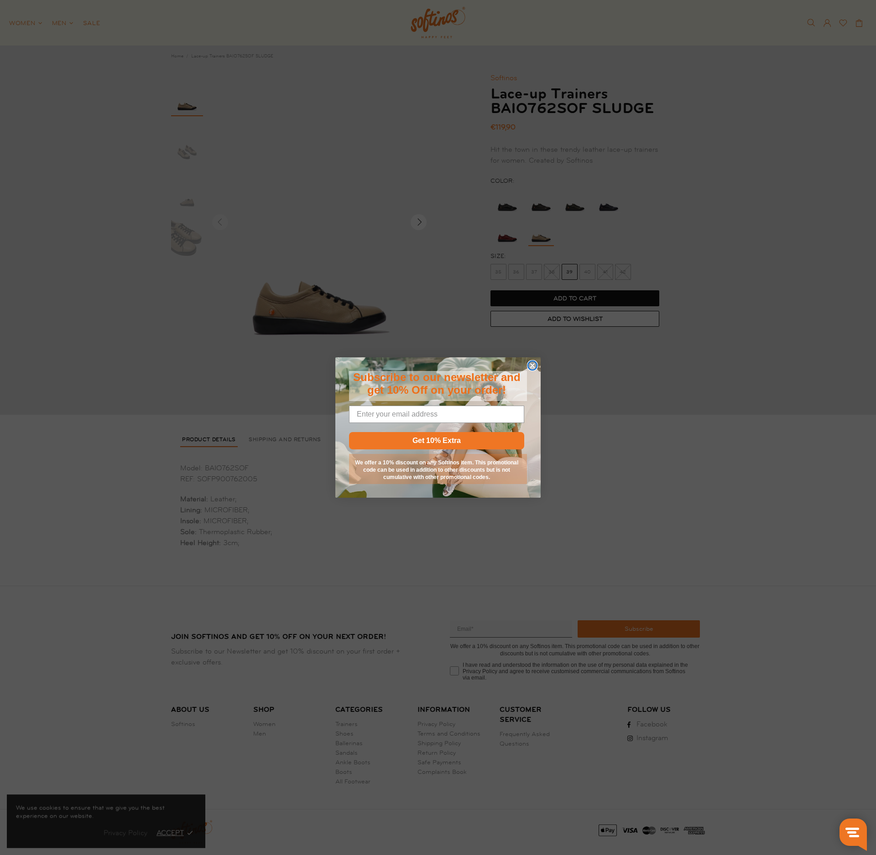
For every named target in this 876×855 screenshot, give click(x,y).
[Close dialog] (532, 365)
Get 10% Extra (436, 440)
